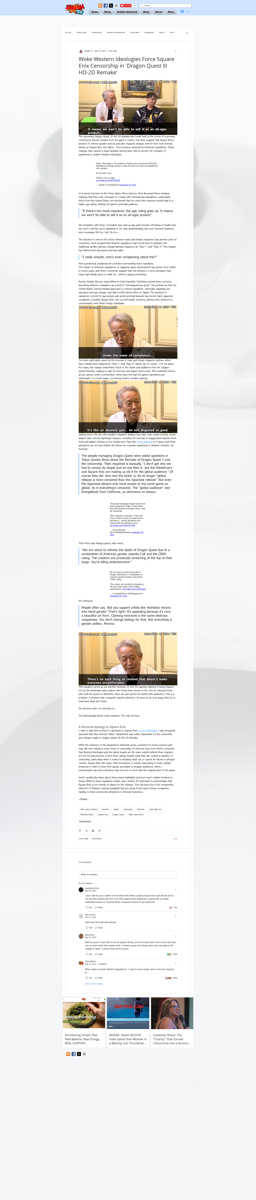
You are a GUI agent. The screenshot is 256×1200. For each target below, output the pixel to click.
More (171, 32)
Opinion (162, 32)
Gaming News (81, 32)
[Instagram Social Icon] (116, 6)
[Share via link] (99, 830)
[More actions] (175, 51)
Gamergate (128, 809)
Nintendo (141, 809)
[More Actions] (175, 889)
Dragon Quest (118, 815)
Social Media (134, 32)
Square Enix (103, 815)
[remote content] (128, 174)
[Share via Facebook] (80, 830)
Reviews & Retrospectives (116, 32)
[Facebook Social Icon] (106, 6)
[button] (187, 33)
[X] (111, 6)
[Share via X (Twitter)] (86, 830)
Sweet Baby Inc (155, 809)
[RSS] (100, 6)
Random (105, 809)
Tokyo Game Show (136, 815)
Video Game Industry (89, 809)
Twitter (116, 809)
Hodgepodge (149, 32)
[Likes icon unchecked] (87, 907)
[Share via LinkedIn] (93, 830)
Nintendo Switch (87, 815)
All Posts (68, 32)
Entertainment (97, 32)
